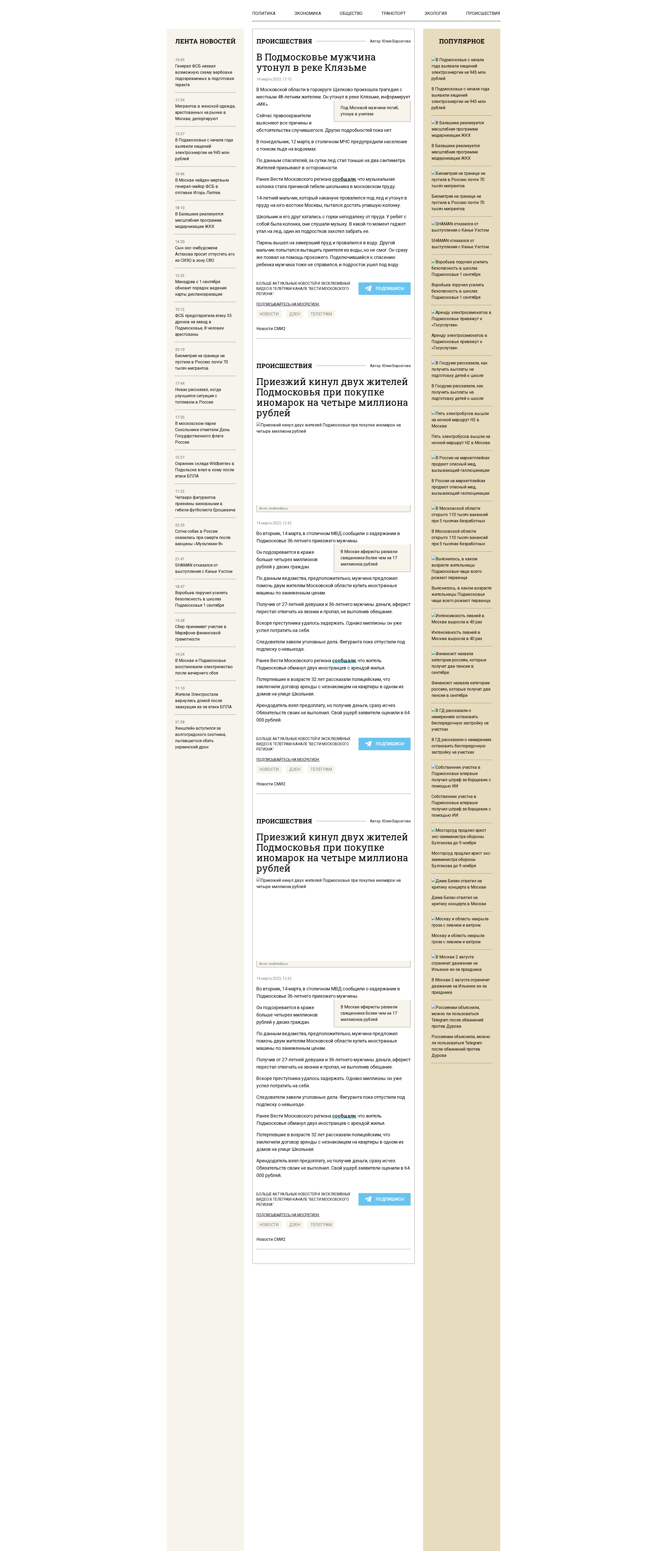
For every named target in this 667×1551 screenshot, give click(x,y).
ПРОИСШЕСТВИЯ (284, 41)
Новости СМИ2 (271, 328)
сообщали (344, 179)
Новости (269, 314)
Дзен (294, 314)
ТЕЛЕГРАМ (321, 314)
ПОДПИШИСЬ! (390, 288)
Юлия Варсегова (396, 41)
